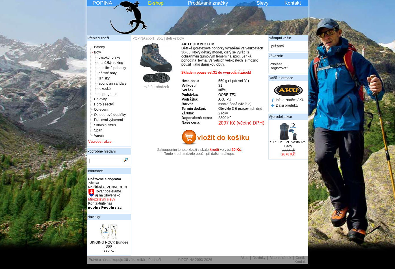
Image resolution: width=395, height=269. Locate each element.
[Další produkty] (272, 106)
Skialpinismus (105, 125)
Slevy (262, 3)
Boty (97, 52)
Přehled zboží (98, 38)
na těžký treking (111, 63)
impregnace (108, 94)
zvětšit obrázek (156, 87)
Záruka (93, 183)
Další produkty (287, 105)
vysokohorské (109, 57)
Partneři (154, 260)
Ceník (300, 258)
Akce (244, 258)
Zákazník (276, 56)
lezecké (105, 89)
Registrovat (278, 68)
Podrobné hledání (101, 151)
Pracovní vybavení (108, 120)
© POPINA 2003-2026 (195, 260)
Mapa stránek (280, 258)
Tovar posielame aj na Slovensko (107, 193)
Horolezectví (104, 104)
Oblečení (101, 109)
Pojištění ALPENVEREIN (107, 187)
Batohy (99, 47)
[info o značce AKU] (272, 101)
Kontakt (293, 3)
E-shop (155, 3)
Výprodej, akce (100, 142)
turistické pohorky (112, 68)
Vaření (99, 135)
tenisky (104, 78)
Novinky (93, 217)
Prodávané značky (208, 3)
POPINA (102, 3)
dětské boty (108, 73)
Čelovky (100, 99)
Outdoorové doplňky (110, 115)
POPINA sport (143, 38)
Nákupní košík (280, 38)
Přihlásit (276, 64)
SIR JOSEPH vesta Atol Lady (288, 144)
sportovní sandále (113, 83)
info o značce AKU (290, 100)
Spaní (98, 130)
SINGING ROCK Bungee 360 (109, 244)
